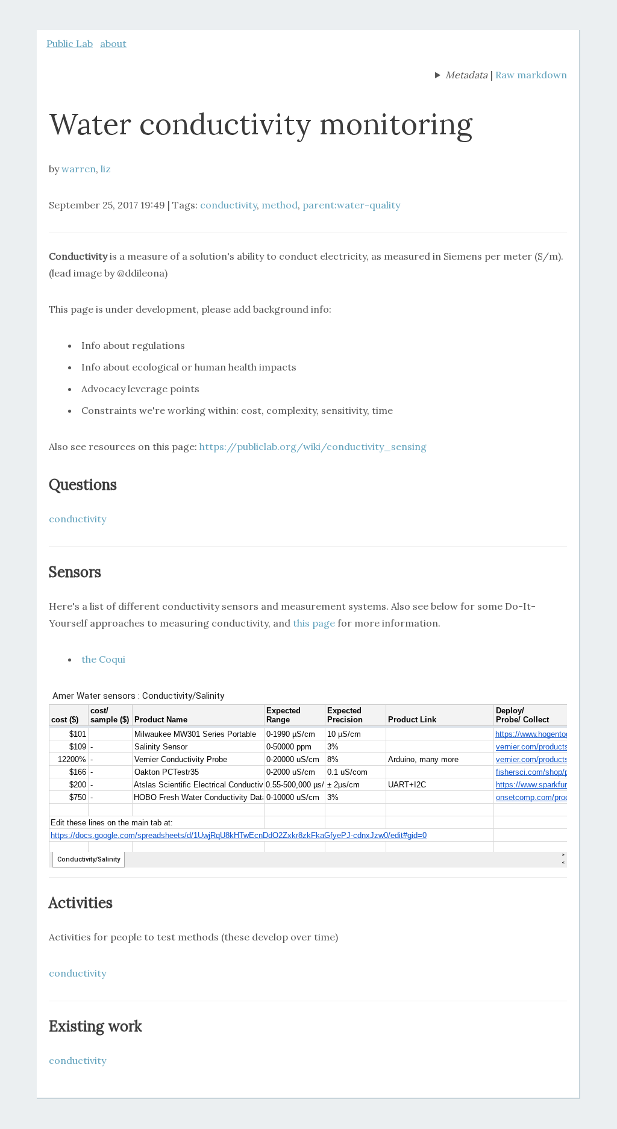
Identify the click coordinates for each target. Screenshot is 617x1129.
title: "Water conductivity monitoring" (461, 76)
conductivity (228, 205)
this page (314, 623)
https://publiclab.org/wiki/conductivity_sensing (313, 446)
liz (106, 169)
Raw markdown (531, 75)
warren (78, 169)
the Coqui (103, 659)
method (280, 205)
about (113, 43)
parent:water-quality (351, 205)
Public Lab (69, 43)
